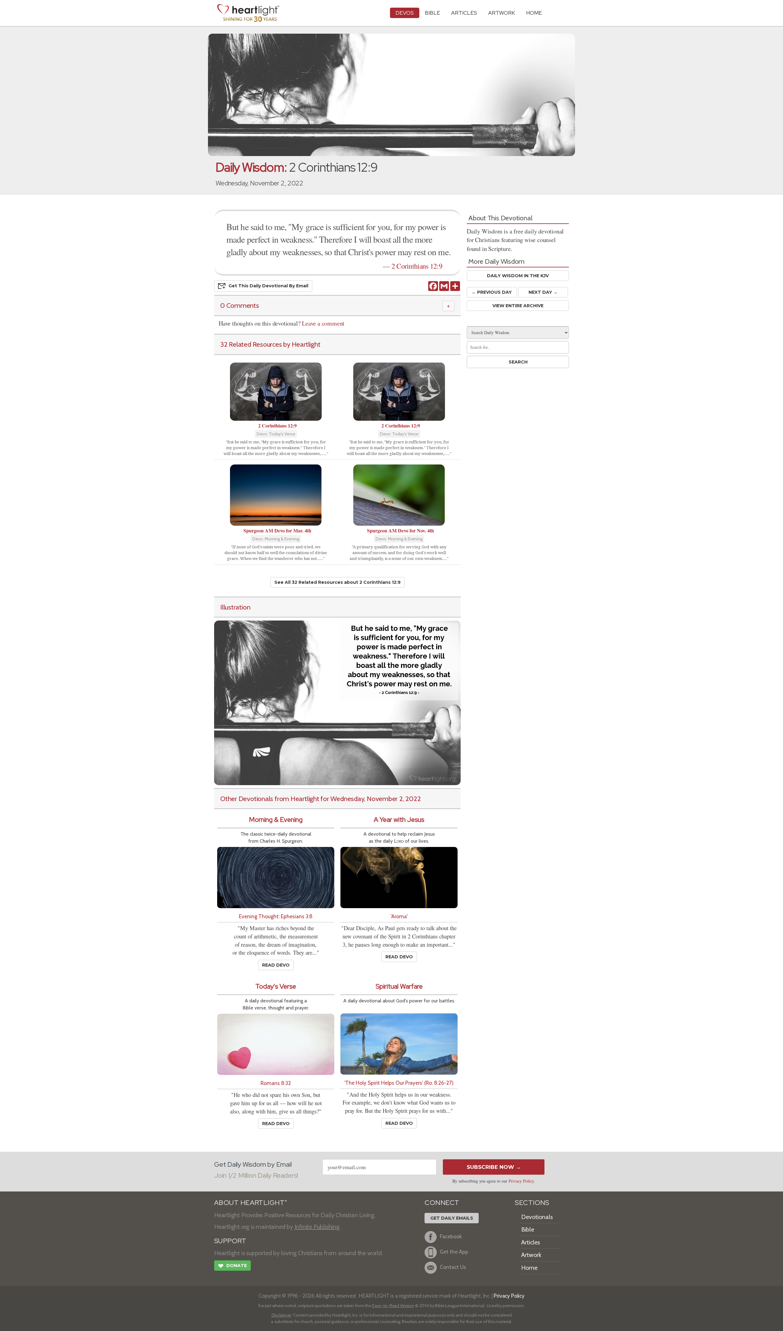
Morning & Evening (275, 819)
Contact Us (453, 1267)
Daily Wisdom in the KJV (518, 275)
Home (529, 1267)
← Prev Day (492, 292)
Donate (232, 1266)
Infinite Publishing (317, 1226)
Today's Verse (275, 986)
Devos (404, 12)
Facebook (451, 1236)
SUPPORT (230, 1240)
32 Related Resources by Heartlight (270, 344)
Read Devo (276, 965)
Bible (432, 12)
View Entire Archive (518, 305)
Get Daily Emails (451, 1218)
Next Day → (543, 292)
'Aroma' (399, 916)
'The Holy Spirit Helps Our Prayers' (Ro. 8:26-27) (399, 1082)
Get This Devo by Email (268, 286)
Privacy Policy (521, 1181)
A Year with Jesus (399, 819)
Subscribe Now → (494, 1167)
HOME (534, 12)
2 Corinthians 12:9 (417, 266)
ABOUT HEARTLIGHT (250, 1202)
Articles (464, 12)
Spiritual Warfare (399, 986)
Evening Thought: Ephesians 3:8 (276, 916)
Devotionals (537, 1217)
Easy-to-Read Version (393, 1305)
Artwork (501, 12)
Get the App (454, 1251)
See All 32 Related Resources (337, 582)
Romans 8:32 (276, 1083)
